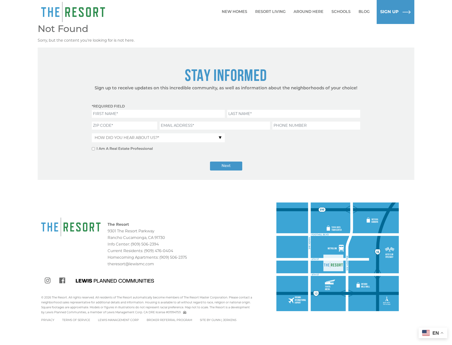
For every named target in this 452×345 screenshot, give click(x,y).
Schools (341, 12)
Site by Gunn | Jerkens (218, 320)
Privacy (47, 320)
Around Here (308, 12)
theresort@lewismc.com (131, 264)
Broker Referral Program (169, 320)
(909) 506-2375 (173, 257)
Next (226, 166)
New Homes (234, 12)
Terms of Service (76, 320)
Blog (364, 12)
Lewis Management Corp (118, 320)
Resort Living (270, 12)
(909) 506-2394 (145, 244)
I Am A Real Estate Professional (125, 149)
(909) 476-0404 (158, 251)
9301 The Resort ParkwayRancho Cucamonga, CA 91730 (136, 231)
